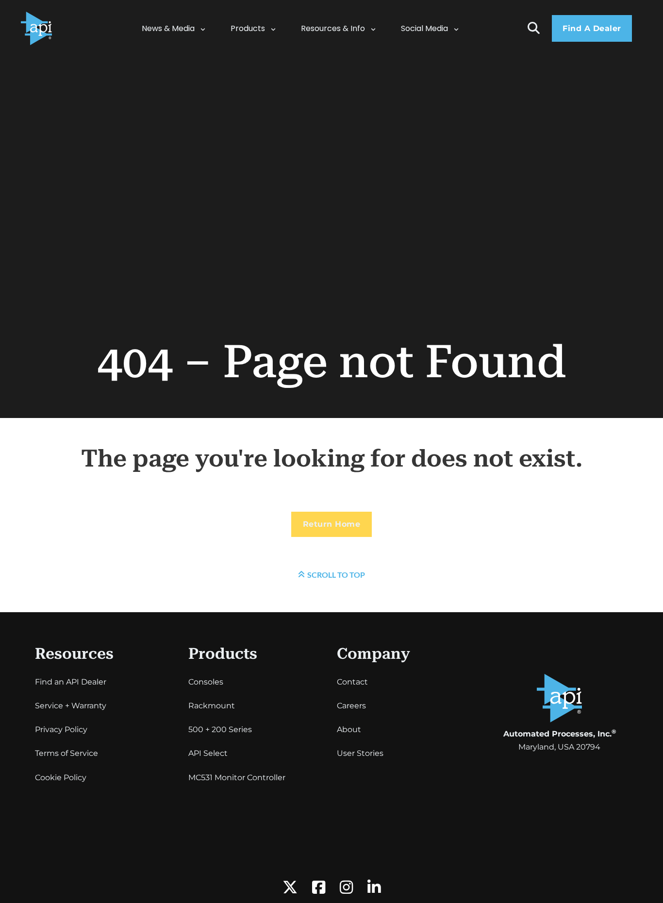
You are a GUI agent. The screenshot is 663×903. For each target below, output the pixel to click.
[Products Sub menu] (278, 28)
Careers (351, 705)
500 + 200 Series (220, 729)
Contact (352, 681)
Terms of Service (66, 753)
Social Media (424, 28)
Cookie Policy (60, 777)
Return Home (332, 524)
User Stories (360, 753)
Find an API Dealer (70, 681)
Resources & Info (333, 28)
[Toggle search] (533, 28)
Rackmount (211, 705)
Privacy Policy (61, 729)
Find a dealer (592, 28)
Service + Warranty (70, 705)
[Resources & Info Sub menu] (378, 28)
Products (248, 28)
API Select (208, 753)
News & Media (168, 28)
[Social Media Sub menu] (461, 28)
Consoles (205, 681)
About (349, 729)
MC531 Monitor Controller (236, 777)
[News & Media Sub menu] (208, 28)
